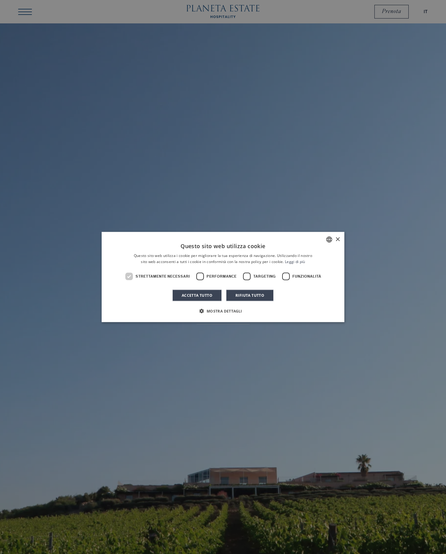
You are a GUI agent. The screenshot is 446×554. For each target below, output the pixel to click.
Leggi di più (295, 261)
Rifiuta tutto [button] (249, 295)
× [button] (337, 239)
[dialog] (223, 277)
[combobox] (329, 240)
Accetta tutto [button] (197, 295)
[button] (223, 310)
